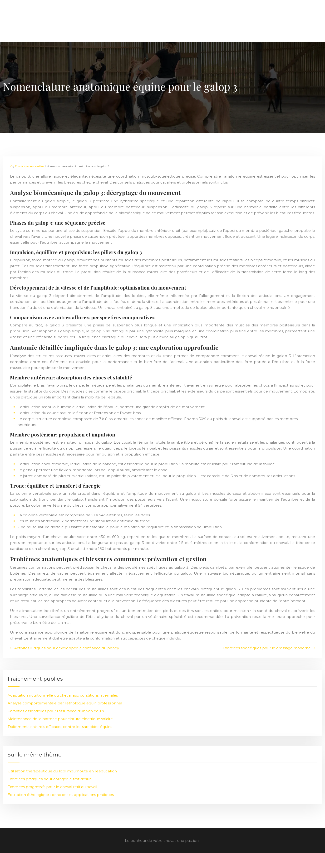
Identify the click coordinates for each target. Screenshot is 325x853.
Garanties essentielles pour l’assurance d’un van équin (56, 711)
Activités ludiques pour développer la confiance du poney (66, 648)
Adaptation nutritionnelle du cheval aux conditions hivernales (63, 695)
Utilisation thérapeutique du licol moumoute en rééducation (62, 771)
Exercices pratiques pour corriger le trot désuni (50, 779)
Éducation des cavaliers (29, 166)
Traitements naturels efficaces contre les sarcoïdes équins (60, 726)
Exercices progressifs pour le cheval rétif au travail (52, 787)
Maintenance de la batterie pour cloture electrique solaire (60, 719)
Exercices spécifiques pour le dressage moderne (267, 648)
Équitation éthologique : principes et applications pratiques (61, 794)
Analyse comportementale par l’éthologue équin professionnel (65, 703)
